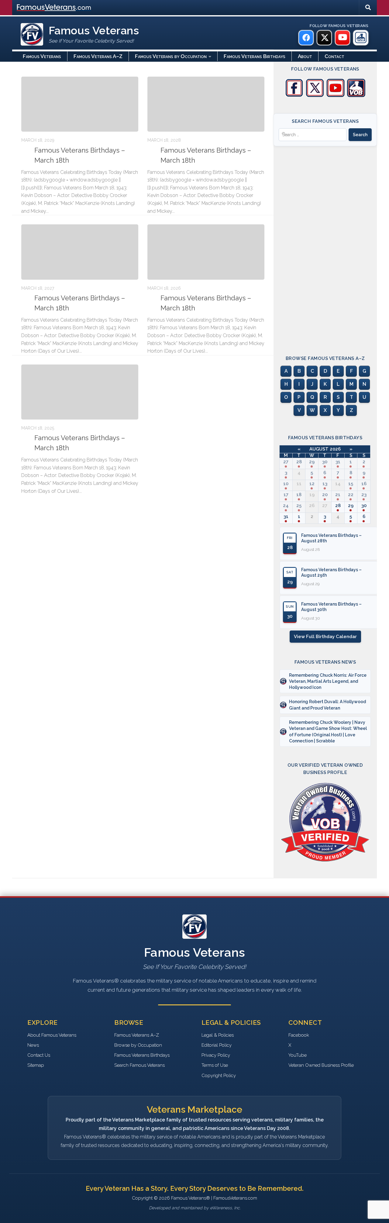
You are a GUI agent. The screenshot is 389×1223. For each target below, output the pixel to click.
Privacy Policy (215, 1055)
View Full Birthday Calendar (325, 636)
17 (286, 494)
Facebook (298, 1035)
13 (324, 483)
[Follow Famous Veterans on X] (315, 95)
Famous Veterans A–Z (98, 56)
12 (312, 483)
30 (324, 462)
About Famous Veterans (51, 1035)
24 (286, 505)
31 (338, 462)
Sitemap (35, 1065)
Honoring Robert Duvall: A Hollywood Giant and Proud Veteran (327, 704)
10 (285, 483)
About (305, 56)
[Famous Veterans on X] (324, 37)
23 (364, 494)
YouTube (297, 1055)
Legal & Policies (217, 1035)
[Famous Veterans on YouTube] (342, 37)
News (33, 1045)
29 (312, 462)
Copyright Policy (218, 1075)
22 (350, 494)
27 (285, 462)
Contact (334, 56)
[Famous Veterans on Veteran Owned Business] (360, 37)
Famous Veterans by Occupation (171, 56)
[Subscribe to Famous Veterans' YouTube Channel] (335, 95)
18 (298, 494)
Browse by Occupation (138, 1045)
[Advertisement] (325, 245)
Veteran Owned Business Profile (321, 1065)
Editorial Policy (216, 1045)
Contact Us (38, 1055)
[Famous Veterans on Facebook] (306, 37)
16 (364, 483)
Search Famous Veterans (139, 1065)
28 (299, 462)
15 (350, 483)
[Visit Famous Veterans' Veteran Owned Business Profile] (356, 95)
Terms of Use (214, 1065)
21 (337, 494)
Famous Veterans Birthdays (254, 56)
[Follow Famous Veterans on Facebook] (294, 95)
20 (325, 494)
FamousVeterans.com (53, 7)
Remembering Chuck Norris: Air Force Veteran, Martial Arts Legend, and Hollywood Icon (328, 681)
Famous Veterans (42, 56)
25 (298, 505)
